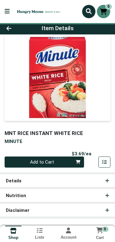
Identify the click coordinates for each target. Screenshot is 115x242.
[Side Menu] (7, 11)
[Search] (89, 11)
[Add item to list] (104, 162)
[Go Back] (18, 28)
